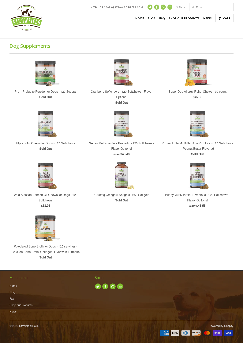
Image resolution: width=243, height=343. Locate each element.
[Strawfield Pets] (26, 19)
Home (139, 18)
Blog (151, 18)
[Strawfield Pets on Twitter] (150, 7)
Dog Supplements (29, 45)
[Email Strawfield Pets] (169, 7)
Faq (162, 18)
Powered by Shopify (221, 326)
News (207, 18)
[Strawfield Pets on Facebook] (156, 7)
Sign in (180, 7)
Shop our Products (184, 18)
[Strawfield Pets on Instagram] (163, 7)
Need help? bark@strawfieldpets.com (117, 7)
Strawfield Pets (28, 326)
